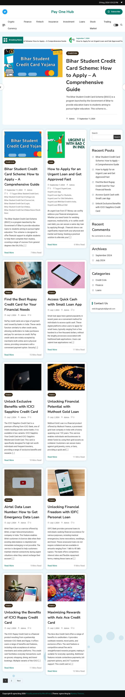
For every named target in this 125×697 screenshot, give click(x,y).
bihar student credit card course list (19, 200)
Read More (9, 252)
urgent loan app (54, 192)
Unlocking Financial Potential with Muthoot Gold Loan (63, 406)
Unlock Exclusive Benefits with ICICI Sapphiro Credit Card (21, 406)
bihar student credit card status (17, 207)
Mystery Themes (77, 694)
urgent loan (66, 188)
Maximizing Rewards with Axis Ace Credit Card (64, 617)
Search (95, 133)
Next (19, 681)
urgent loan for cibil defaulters (60, 198)
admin (72, 119)
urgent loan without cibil (58, 205)
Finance (27, 21)
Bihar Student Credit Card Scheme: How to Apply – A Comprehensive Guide (90, 75)
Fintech (40, 21)
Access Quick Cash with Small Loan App (65, 302)
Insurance (53, 21)
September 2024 (104, 255)
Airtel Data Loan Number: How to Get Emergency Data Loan (21, 512)
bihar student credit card (28, 194)
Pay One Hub (62, 11)
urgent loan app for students (59, 195)
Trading (107, 21)
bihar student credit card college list (19, 197)
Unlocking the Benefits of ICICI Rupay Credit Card (22, 617)
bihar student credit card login (17, 204)
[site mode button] (115, 25)
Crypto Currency (12, 25)
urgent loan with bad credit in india (62, 202)
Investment (68, 21)
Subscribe (115, 12)
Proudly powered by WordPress (39, 694)
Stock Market (93, 25)
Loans (82, 21)
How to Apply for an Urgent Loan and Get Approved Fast (93, 41)
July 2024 (100, 260)
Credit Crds (72, 53)
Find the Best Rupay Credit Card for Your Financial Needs (20, 304)
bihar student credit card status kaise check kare (22, 211)
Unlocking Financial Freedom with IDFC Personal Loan (63, 512)
